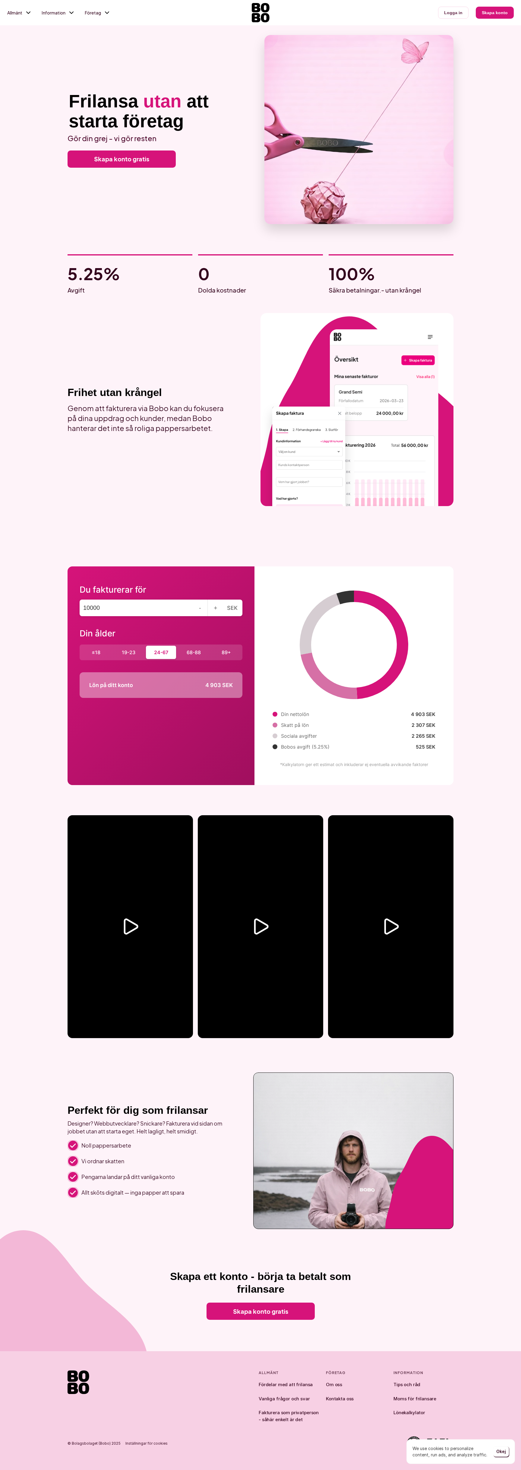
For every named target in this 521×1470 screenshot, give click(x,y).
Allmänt (14, 12)
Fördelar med (274, 1384)
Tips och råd (406, 1384)
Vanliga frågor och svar (284, 1399)
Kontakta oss (340, 1399)
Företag (93, 12)
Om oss (334, 1384)
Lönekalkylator (409, 1412)
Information (53, 12)
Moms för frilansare (414, 1399)
